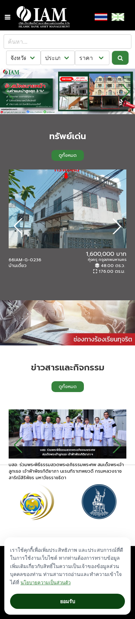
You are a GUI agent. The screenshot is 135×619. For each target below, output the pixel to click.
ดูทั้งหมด (68, 155)
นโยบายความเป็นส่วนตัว (46, 582)
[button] (7, 17)
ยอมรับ (67, 601)
